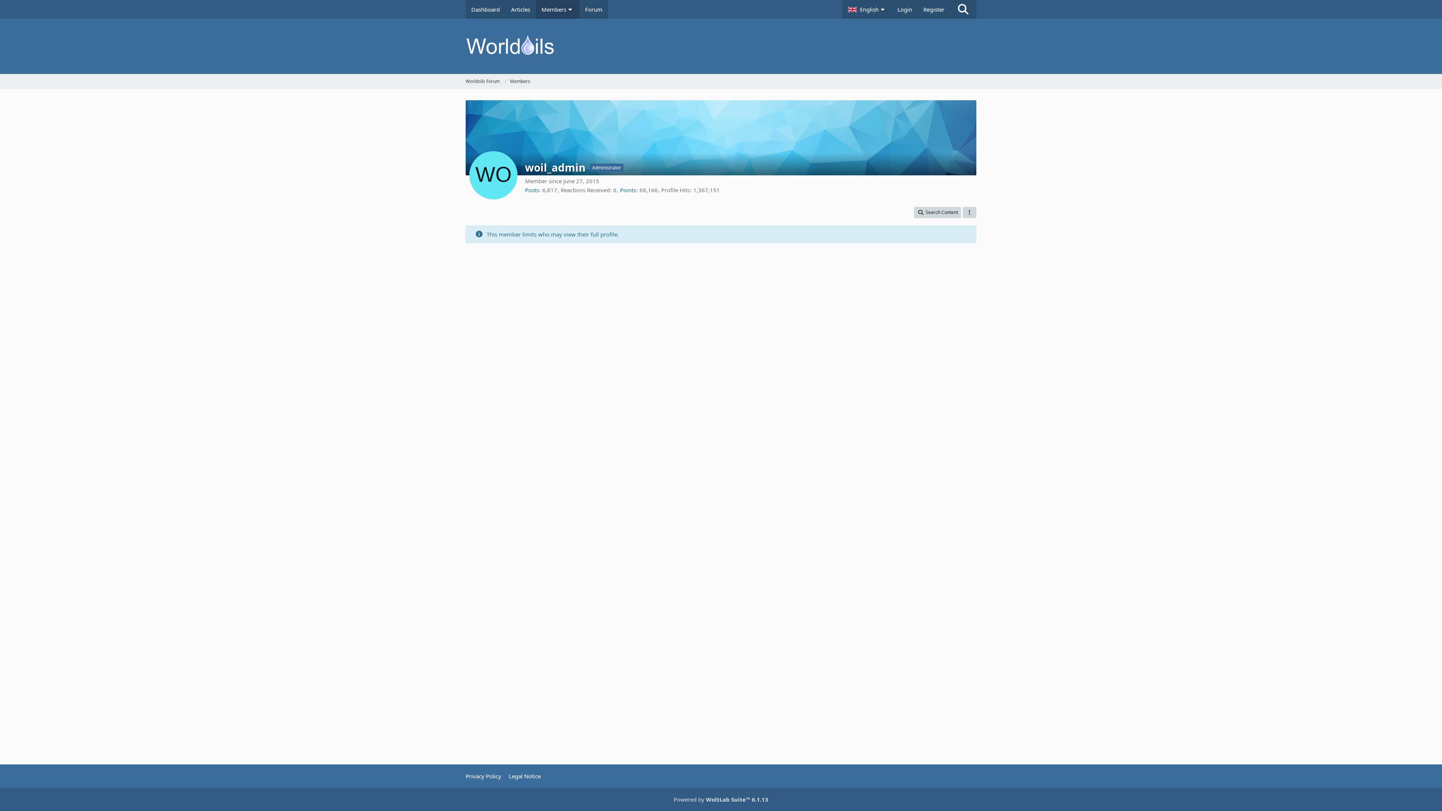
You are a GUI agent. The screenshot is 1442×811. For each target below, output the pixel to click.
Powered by (721, 799)
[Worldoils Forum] (721, 46)
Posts (532, 190)
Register (933, 9)
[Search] (963, 9)
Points (628, 190)
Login (904, 9)
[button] (867, 9)
